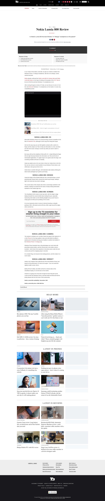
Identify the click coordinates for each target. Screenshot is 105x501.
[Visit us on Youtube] (65, 2)
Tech (40, 5)
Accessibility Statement (37, 483)
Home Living (51, 5)
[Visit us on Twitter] (61, 2)
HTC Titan (56, 80)
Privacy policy (41, 485)
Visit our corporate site (67, 497)
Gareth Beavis (46, 69)
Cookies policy (49, 485)
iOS (34, 141)
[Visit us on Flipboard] (69, 2)
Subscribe (84, 1)
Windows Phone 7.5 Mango (33, 241)
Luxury (57, 5)
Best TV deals (72, 469)
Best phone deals (73, 464)
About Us (60, 483)
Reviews (62, 69)
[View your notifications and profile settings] (80, 2)
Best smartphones (60, 469)
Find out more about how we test (69, 65)
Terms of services (40, 224)
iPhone (29, 238)
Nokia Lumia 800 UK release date (46, 78)
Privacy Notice (28, 225)
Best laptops (58, 464)
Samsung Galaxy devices (48, 467)
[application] (43, 104)
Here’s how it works (67, 42)
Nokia (26, 78)
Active (45, 5)
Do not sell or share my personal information (52, 487)
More (66, 5)
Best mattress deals (73, 467)
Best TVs (58, 467)
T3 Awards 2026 (54, 8)
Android (30, 141)
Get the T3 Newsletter (43, 8)
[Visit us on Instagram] (67, 2)
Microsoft (31, 87)
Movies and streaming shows (49, 469)
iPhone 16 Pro (46, 464)
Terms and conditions (68, 483)
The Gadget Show (65, 8)
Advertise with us (58, 485)
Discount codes (72, 471)
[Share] (50, 39)
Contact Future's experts (50, 483)
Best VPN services (47, 471)
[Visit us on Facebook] (59, 2)
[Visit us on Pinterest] (63, 2)
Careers (65, 485)
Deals (33, 8)
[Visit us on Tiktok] (71, 2)
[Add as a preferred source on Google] (52, 492)
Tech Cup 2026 (76, 8)
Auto (62, 5)
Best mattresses (59, 471)
